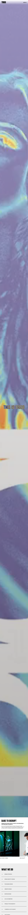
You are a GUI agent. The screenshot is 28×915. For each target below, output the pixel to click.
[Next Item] (25, 843)
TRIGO (3, 2)
